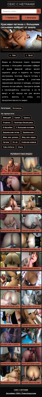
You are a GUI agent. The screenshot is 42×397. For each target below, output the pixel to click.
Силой (17, 118)
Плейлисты (12, 18)
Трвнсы (26, 118)
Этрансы (6, 123)
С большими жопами (25, 127)
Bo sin (15, 142)
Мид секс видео (29, 137)
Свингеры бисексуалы (23, 123)
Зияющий (7, 118)
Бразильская (28, 132)
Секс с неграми (21, 4)
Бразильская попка (11, 132)
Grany (20, 147)
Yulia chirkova (8, 147)
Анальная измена (28, 142)
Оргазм (6, 142)
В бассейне (7, 127)
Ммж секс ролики (10, 137)
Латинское (17, 108)
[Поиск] (38, 11)
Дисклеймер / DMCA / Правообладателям (21, 393)
